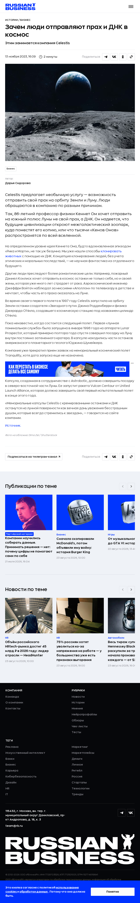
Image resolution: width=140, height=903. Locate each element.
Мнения (77, 708)
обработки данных (33, 891)
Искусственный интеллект (25, 753)
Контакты (12, 708)
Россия (77, 776)
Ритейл (77, 770)
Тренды (77, 794)
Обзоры (78, 720)
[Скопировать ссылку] (131, 56)
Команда (12, 696)
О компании (14, 702)
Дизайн (10, 782)
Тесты (76, 732)
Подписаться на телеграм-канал (32, 456)
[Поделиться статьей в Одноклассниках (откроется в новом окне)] (122, 56)
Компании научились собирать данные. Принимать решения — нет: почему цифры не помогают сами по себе (28, 547)
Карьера (11, 770)
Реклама (11, 747)
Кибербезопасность (20, 776)
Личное (77, 764)
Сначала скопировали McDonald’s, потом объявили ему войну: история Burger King (75, 545)
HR (7, 788)
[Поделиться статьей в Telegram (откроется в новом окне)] (105, 56)
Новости (78, 696)
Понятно (112, 891)
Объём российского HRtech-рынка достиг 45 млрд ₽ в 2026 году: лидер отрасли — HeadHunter (27, 648)
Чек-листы (80, 726)
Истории (11, 20)
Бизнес (25, 20)
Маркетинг (80, 747)
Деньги (77, 759)
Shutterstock (49, 435)
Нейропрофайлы (84, 714)
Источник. (13, 425)
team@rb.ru (14, 826)
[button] (131, 6)
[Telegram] (121, 813)
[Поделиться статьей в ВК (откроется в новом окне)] (114, 56)
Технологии (80, 788)
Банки (9, 759)
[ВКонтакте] (131, 813)
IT (6, 794)
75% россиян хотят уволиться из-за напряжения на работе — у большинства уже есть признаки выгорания (79, 650)
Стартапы (79, 782)
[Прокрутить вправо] (131, 486)
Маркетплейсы (83, 753)
